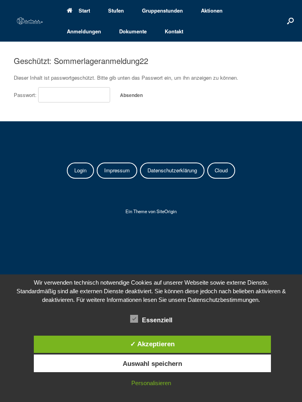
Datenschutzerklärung (172, 170)
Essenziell (157, 320)
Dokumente (133, 31)
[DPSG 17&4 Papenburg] (30, 20)
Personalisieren (151, 383)
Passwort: (26, 95)
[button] (290, 21)
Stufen (116, 10)
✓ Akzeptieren (152, 343)
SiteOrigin (167, 211)
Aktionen (212, 10)
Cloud (221, 170)
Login (80, 170)
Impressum (117, 170)
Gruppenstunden (162, 10)
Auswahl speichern (152, 363)
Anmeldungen (84, 31)
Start (84, 10)
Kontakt (174, 31)
